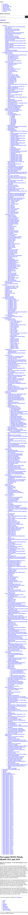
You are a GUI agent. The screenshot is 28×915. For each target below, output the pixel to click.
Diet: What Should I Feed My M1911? (13, 33)
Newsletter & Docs (12, 668)
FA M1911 (12, 118)
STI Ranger (10, 574)
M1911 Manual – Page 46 (8, 822)
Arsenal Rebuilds (11, 125)
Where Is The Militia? (12, 768)
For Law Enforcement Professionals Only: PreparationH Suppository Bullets (16, 663)
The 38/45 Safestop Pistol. (13, 576)
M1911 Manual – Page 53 (8, 831)
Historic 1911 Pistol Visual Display (12, 108)
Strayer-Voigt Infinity (12, 274)
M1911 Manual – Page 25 (8, 795)
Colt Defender (11, 233)
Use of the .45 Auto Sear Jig (13, 649)
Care (4, 901)
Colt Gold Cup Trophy (12, 234)
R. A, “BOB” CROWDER (13, 175)
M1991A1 (10, 248)
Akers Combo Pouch (14, 410)
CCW (4, 902)
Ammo (4, 900)
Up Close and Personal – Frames (14, 724)
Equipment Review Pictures (13, 406)
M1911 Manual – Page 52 (8, 830)
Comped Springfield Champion (14, 237)
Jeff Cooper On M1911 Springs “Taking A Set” (17, 616)
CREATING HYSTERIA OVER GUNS (16, 747)
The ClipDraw (11, 464)
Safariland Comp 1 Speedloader (17, 422)
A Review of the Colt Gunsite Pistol (15, 497)
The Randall (10, 582)
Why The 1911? (11, 684)
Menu (2, 1)
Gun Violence (11, 750)
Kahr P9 (9, 694)
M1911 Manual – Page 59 (8, 838)
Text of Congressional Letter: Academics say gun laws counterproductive (18, 670)
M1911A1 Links (8, 290)
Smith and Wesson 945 (12, 256)
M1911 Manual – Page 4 (8, 813)
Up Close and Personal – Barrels (14, 718)
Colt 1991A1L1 (11, 227)
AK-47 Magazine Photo (15, 409)
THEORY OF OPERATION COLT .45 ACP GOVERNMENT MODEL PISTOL (17, 644)
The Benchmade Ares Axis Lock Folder (16, 480)
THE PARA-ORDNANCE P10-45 (15, 581)
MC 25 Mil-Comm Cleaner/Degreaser (18, 419)
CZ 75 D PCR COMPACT (13, 689)
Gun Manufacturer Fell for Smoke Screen (16, 749)
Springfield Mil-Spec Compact (14, 266)
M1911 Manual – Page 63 (8, 844)
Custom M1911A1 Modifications (14, 603)
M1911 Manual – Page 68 (8, 853)
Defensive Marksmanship (13, 661)
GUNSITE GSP (11, 513)
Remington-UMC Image (15, 152)
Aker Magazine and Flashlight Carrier (15, 397)
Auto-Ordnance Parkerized (13, 221)
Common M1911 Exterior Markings (15, 167)
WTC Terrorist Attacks (12, 209)
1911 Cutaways (8, 27)
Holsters (4, 905)
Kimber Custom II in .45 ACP (14, 521)
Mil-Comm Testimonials (15, 431)
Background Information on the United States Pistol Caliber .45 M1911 (17, 127)
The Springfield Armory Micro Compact (16, 585)
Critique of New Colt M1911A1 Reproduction (17, 507)
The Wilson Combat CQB (13, 586)
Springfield (10, 257)
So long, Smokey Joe (14, 343)
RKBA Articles (8, 735)
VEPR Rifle (10, 493)
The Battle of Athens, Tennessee (14, 760)
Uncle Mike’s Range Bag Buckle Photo (18, 424)
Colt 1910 (10, 72)
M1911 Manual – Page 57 (8, 836)
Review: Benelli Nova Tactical (14, 491)
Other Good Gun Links (10, 293)
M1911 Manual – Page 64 (8, 845)
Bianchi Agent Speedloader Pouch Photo (18, 411)
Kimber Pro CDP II (12, 525)
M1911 (9, 93)
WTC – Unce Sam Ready (13, 203)
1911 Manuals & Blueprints (8, 297)
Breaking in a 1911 (12, 600)
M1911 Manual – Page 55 (8, 833)
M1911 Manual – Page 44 (8, 819)
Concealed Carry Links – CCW (11, 285)
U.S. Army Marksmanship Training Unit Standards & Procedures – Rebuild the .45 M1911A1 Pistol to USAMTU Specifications (17, 647)
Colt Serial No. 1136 (12, 81)
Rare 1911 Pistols (8, 282)
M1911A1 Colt (11, 538)
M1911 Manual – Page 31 (8, 803)
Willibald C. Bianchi (14, 348)
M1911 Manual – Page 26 (8, 796)
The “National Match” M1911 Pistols (15, 180)
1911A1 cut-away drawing (13, 217)
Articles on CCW (8, 355)
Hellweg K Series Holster (13, 456)
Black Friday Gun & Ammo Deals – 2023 (11, 769)
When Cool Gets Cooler (13, 587)
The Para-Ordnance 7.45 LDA (14, 709)
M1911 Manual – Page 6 (8, 839)
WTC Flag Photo (11, 207)
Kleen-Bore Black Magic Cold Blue (15, 429)
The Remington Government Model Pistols (17, 193)
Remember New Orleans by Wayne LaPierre (17, 754)
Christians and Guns (12, 660)
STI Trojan (10, 496)
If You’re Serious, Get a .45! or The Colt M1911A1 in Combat (18, 333)
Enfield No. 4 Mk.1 (12, 487)
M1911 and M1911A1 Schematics (12, 37)
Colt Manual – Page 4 (12, 303)
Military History (8, 291)
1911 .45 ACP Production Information (15, 654)
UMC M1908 (13, 120)
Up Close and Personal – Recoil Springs (16, 729)
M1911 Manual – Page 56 (8, 835)
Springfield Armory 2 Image (16, 155)
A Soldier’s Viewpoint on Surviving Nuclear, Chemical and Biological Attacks (17, 658)
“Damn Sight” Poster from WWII (15, 63)
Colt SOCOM (11, 83)
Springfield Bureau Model (13, 260)
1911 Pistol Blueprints (9, 315)
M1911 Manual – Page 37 (8, 810)
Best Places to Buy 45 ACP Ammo (12, 29)
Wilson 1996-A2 (11, 276)
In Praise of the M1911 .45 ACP (11, 36)
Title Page (10, 314)
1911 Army (10, 66)
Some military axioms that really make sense (17, 679)
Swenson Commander (12, 101)
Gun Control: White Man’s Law (17, 672)
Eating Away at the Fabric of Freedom (16, 736)
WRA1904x (12, 124)
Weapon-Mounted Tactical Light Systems (16, 445)
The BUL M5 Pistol (12, 578)
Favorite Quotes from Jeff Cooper (15, 748)
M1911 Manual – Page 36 (8, 809)
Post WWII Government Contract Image (18, 151)
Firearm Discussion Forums (11, 288)
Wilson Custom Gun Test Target (14, 589)
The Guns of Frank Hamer (13, 186)
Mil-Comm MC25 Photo (15, 420)
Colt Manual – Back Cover (13, 300)
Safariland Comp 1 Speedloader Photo (18, 423)
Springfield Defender (12, 261)
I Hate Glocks (11, 693)
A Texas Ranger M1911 (13, 71)
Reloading (7, 294)
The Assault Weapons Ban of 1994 (15, 758)
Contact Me (5, 770)
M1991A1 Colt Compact (13, 249)
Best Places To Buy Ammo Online (12, 30)
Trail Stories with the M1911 (14, 386)
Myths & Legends (6, 8)
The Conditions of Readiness (11, 50)
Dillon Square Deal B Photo (16, 416)
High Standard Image (14, 149)
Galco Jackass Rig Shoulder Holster (15, 454)
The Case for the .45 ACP (13, 680)
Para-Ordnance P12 (12, 555)
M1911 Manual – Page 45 (8, 821)
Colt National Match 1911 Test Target (15, 166)
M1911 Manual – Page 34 (8, 806)
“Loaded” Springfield (12, 216)
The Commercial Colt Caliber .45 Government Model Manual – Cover (17, 312)
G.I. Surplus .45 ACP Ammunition (15, 168)
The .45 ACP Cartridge (10, 39)
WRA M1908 (13, 122)
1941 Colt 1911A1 (11, 70)
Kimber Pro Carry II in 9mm (14, 522)
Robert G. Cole (13, 342)
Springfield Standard (12, 267)
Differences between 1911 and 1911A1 (16, 88)
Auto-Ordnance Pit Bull (13, 222)
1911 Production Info (7, 6)
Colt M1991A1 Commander (13, 506)
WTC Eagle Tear (11, 206)
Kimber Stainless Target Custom (14, 528)
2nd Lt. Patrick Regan (14, 322)
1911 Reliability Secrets (13, 595)
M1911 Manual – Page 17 (8, 784)
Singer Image (13, 153)
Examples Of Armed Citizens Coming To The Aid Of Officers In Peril (17, 364)
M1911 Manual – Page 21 (8, 790)
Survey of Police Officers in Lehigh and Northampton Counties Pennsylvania (16, 757)
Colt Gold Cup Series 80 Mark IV (15, 505)
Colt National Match (12, 78)
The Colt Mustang (11, 707)
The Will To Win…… (12, 385)
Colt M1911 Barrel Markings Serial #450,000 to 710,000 (17, 139)
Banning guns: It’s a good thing (14, 743)
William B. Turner (14, 345)
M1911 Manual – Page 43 (8, 818)
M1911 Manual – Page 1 (8, 775)
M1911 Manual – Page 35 (8, 808)
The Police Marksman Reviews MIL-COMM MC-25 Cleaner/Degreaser (17, 444)
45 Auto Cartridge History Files (14, 114)
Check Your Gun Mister (13, 744)
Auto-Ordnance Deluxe (13, 219)
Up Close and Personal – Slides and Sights (16, 730)
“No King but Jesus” (12, 737)
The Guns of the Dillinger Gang (14, 106)
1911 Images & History (7, 52)
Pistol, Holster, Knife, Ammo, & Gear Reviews (15, 734)
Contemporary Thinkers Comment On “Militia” (17, 745)
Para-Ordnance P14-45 (12, 253)
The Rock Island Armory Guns (14, 584)
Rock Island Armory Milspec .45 (14, 562)
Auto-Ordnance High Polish (13, 220)
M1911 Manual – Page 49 (8, 825)
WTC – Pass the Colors (13, 201)
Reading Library (6, 5)
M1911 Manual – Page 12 (8, 778)
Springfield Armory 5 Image (16, 159)
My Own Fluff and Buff (13, 625)
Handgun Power (11, 666)
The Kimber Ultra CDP (13, 580)
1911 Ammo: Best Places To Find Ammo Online (15, 26)
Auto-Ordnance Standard (13, 223)
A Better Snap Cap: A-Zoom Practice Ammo (17, 393)
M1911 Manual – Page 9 (8, 849)
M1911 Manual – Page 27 (8, 797)
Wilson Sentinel (11, 278)
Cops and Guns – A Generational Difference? (17, 359)
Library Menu (8, 484)
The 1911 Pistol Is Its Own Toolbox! (15, 637)
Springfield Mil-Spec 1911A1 (14, 264)
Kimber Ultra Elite (11, 247)
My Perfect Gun (11, 545)
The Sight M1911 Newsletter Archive (18, 676)
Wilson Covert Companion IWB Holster (16, 473)
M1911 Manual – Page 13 (8, 779)
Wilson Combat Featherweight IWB (15, 472)
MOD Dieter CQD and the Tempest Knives (17, 479)
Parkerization (10, 626)
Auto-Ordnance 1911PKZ (13, 499)
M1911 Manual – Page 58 (8, 837)
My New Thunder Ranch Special (14, 544)
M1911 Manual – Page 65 (8, 850)
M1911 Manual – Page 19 (8, 786)
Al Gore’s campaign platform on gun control (17, 740)
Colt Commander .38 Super (13, 75)
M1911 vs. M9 (6, 7)
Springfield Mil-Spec (12, 263)
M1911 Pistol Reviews (10, 494)
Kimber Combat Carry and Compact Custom (17, 518)
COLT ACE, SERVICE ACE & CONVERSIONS (14, 164)
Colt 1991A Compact (12, 226)
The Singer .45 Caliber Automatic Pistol (16, 194)
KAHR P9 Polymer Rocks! (13, 695)
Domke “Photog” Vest (12, 405)
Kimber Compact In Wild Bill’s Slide (15, 91)
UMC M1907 (13, 119)
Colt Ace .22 (10, 73)
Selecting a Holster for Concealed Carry (16, 378)
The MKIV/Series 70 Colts (13, 189)
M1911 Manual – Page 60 (8, 840)
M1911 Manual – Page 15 (8, 782)
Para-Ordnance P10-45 (12, 251)
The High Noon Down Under (14, 466)
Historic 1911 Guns (9, 61)
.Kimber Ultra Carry (12, 215)
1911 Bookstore (11, 655)
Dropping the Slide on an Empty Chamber (16, 605)
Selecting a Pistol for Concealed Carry (16, 379)
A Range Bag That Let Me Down (15, 395)
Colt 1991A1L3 (11, 229)
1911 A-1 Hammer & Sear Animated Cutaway (17, 54)
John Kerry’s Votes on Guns (13, 751)
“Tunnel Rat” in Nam (12, 64)
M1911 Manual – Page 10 (8, 776)
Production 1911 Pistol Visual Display (13, 281)
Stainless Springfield (12, 270)
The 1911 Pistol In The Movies (11, 283)
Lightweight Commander (13, 92)
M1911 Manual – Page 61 (8, 842)
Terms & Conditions (7, 772)
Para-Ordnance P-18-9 (12, 250)
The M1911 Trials (11, 187)
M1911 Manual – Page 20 (8, 789)
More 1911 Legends (12, 320)
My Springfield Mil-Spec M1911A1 (15, 546)
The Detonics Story (12, 181)
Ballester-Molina (11, 128)
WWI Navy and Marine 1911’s (14, 107)
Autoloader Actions (12, 599)
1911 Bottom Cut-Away (13, 57)
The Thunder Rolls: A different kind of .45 (16, 716)
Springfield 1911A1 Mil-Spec (14, 565)
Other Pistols (5, 906)
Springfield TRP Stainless (13, 268)
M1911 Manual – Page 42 (8, 817)
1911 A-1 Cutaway (9, 53)
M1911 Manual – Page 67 (8, 852)
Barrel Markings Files (12, 129)
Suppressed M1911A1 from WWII (15, 100)
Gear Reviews (8, 392)
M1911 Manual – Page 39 (8, 812)
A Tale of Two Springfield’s (13, 498)
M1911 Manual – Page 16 (8, 783)
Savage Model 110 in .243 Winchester (15, 492)
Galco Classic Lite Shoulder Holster (15, 453)
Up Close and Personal (12, 717)
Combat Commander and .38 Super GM (16, 86)
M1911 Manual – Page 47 (8, 823)
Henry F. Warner (13, 331)
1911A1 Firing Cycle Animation (14, 60)
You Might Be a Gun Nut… (13, 686)
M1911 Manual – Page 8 (8, 848)
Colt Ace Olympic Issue (13, 74)
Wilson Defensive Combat (13, 277)
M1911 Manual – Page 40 (8, 815)
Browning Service (11, 486)
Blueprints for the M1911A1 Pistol (15, 316)
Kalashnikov (10, 488)
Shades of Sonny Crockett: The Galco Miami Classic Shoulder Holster (17, 462)
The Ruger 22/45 (11, 713)
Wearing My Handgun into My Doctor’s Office (17, 388)
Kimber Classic (11, 242)
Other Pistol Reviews (9, 687)
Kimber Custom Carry (12, 520)
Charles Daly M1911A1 (13, 500)
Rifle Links (7, 295)
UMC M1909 (13, 121)
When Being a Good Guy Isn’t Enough (16, 389)
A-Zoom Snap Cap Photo (15, 408)
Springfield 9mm (11, 259)
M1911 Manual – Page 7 (8, 846)
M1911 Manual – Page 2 (8, 788)
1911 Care (5, 25)
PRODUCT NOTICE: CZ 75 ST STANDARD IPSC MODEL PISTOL (18, 698)
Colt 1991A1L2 (11, 228)
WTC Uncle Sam (11, 210)
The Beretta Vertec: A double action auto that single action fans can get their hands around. (17, 705)
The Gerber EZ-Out (12, 481)
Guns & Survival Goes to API (14, 365)
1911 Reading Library (7, 317)
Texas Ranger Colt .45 (12, 104)
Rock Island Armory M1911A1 (14, 561)
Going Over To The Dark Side (14, 691)
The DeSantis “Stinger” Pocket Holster (16, 465)
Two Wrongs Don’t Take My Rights (15, 683)
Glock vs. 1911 (11, 664)
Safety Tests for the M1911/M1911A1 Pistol (17, 632)
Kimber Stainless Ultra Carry (14, 530)
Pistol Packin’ (10, 373)
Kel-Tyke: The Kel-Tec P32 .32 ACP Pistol (17, 696)
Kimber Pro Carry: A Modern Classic (15, 524)
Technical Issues (6, 908)
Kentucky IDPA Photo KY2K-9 (17, 418)
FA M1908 (12, 117)
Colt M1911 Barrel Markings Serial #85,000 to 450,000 (17, 143)
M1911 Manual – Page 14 (8, 781)
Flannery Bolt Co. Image (15, 148)
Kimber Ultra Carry (12, 531)
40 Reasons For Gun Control (14, 738)
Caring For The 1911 (7, 10)
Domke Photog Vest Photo (15, 417)
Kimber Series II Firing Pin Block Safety (16, 618)
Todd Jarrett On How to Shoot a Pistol (16, 682)
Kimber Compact (11, 244)
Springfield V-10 (11, 269)
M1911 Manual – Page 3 (8, 801)
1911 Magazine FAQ (12, 113)
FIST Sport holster (11, 452)
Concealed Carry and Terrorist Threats (16, 356)
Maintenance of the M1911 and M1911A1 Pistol (15, 38)
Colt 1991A (10, 224)
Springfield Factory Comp (13, 262)
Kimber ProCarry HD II (13, 526)
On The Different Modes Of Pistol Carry (16, 372)
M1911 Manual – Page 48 (8, 824)
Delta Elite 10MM (11, 240)
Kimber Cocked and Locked (14, 243)
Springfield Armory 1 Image (16, 154)
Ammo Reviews (8, 349)
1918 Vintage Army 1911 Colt (14, 68)
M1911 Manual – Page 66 (8, 851)
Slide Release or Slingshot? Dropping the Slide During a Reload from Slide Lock (17, 636)
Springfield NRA (11, 99)
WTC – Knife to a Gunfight (13, 200)
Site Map (4, 771)
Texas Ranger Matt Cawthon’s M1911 (16, 105)
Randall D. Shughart (14, 338)
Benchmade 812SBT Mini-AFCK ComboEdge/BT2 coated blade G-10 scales (17, 476)
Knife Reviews (8, 474)
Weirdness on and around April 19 (15, 653)
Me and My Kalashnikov (13, 490)
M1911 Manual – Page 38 (8, 811)
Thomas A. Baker (14, 344)
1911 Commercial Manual (10, 298)
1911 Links (5, 284)
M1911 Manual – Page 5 (8, 826)
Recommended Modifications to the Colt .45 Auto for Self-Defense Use (17, 630)
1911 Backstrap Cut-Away (13, 56)
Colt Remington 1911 (12, 80)
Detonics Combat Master (13, 87)
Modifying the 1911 (12, 623)
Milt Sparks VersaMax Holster (14, 458)
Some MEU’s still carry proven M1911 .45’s (17, 176)
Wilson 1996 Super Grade (13, 275)
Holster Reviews (8, 449)
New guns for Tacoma (12, 547)
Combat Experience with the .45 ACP (18, 324)
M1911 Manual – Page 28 (8, 798)
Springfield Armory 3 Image (16, 156)
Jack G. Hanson (13, 335)
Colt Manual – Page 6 (12, 305)
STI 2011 (10, 271)
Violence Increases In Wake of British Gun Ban (17, 764)
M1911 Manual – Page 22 (8, 791)
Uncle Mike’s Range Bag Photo (17, 425)
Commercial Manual (12, 309)
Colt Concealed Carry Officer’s (14, 77)
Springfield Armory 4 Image (16, 158)
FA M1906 (12, 115)
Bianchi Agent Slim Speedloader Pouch (16, 398)
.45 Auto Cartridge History (13, 111)
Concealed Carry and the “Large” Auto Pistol (14, 32)
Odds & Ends (8, 652)
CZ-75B (9, 690)
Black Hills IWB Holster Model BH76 (16, 451)
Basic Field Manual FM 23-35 (9, 774)
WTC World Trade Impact (13, 212)
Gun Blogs (7, 289)
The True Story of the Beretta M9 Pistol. (16, 195)
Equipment (5, 904)
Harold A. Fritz (13, 329)
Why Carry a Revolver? (13, 733)
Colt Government (11, 235)
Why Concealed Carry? (13, 390)
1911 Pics (5, 11)
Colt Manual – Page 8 (12, 308)
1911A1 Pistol (11, 67)
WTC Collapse (11, 205)
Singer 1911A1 (11, 95)
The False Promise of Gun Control (17, 675)
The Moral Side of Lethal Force (14, 382)
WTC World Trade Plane (13, 213)
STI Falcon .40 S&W (12, 273)
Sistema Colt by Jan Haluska (14, 564)
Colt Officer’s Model (12, 79)
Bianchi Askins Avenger (13, 450)
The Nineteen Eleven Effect (13, 763)
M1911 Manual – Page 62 (8, 843)
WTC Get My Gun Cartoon (13, 208)
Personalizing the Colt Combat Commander (17, 557)
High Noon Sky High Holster (14, 457)
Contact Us (3, 20)
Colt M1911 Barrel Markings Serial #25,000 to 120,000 (17, 136)
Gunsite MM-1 (11, 514)
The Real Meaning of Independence (15, 681)
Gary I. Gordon (13, 328)
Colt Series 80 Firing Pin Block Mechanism (17, 602)
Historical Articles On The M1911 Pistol (13, 109)
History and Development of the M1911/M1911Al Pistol (14, 170)
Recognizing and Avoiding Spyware (15, 677)
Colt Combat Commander (13, 230)
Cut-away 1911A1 (11, 239)
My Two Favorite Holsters (13, 459)
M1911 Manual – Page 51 (8, 829)
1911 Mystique (11, 656)
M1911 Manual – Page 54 (8, 832)
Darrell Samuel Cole (14, 327)
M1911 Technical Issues (10, 593)
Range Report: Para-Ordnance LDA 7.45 (16, 560)
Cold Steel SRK (11, 478)
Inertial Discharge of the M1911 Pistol (15, 594)
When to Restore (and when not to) (15, 650)
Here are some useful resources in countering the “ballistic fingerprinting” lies (18, 611)
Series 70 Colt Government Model (15, 94)
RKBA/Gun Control (9, 296)
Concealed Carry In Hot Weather (14, 357)
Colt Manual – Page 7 (12, 307)
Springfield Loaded (12, 571)
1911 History (5, 4)
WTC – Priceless (11, 202)
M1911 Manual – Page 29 (8, 799)
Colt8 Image (12, 147)
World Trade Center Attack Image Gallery (16, 197)
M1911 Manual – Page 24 (8, 794)
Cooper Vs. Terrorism (12, 358)
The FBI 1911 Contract (12, 185)
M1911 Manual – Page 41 (8, 816)
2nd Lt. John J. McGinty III (16, 321)
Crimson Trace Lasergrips (13, 402)
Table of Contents (11, 310)
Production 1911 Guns (9, 214)
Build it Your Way (11, 601)
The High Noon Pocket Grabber (14, 467)
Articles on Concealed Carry (11, 391)
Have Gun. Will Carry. (12, 366)
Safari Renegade (11, 254)
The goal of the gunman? (13, 381)
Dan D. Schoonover (14, 325)
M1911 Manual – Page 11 (8, 777)
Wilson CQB (10, 588)
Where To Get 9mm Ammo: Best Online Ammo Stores (16, 51)
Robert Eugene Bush (14, 341)
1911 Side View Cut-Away (13, 58)
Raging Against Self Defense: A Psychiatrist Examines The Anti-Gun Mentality (17, 376)
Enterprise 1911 (11, 241)
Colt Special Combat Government (15, 236)
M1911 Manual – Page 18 (8, 785)
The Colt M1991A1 (12, 579)
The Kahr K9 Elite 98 (12, 708)
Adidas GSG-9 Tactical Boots (14, 396)
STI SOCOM (10, 575)
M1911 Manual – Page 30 (8, 802)
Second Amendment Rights (13, 755)
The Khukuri (10, 483)
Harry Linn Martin (14, 330)
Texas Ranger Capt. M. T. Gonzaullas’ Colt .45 (17, 102)
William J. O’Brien (14, 347)
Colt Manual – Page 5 (12, 304)
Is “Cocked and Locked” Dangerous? (15, 615)
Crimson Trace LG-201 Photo (16, 412)
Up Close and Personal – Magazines (15, 728)
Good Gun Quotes (9, 34)
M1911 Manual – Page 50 (8, 828)
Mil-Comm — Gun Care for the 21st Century (17, 430)
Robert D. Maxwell (14, 339)
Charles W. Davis (14, 323)
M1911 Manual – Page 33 (8, 805)
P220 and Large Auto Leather (14, 460)
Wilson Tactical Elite (12, 280)
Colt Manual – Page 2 (12, 301)
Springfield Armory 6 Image (16, 160)
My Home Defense (12, 752)
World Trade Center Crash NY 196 (15, 199)
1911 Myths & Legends (10, 318)
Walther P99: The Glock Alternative (15, 731)
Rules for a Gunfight (12, 377)
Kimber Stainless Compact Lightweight (16, 527)
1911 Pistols (5, 907)
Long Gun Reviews (9, 485)
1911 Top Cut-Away (12, 59)
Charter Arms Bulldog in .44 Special (15, 688)
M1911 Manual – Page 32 (8, 804)
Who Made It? (11, 196)
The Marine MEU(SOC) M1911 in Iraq (16, 188)
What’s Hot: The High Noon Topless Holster (17, 471)
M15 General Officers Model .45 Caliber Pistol (17, 172)
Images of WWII (11, 90)
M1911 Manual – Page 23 (8, 792)
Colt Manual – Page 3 (12, 302)
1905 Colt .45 (10, 65)
